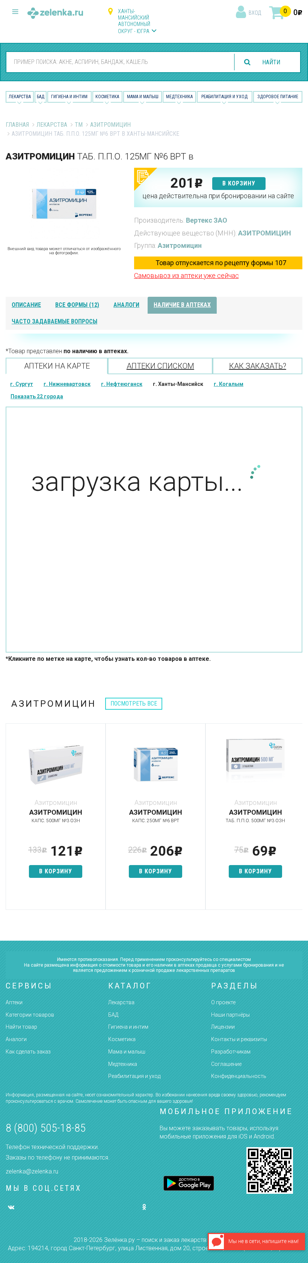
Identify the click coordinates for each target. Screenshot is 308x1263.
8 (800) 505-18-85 (46, 1127)
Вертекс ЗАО (206, 220)
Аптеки (14, 1002)
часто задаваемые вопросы (54, 321)
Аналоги (16, 1039)
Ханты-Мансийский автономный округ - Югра (134, 21)
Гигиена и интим (128, 1027)
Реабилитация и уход (224, 96)
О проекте (223, 1002)
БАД (40, 96)
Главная (17, 124)
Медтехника (179, 96)
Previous (11, 820)
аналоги (126, 304)
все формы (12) (77, 304)
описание (26, 304)
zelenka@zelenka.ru (32, 1171)
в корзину (238, 183)
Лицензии (223, 1027)
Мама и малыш (143, 96)
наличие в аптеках (182, 304)
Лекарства (20, 96)
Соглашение (226, 1064)
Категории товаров (30, 1015)
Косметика (107, 96)
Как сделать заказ (28, 1052)
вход (255, 13)
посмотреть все (133, 703)
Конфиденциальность (238, 1076)
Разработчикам (231, 1052)
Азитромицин (110, 124)
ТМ (79, 124)
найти (271, 62)
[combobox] (117, 61)
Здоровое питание (277, 96)
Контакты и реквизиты (239, 1039)
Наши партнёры (230, 1015)
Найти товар (21, 1027)
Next (296, 820)
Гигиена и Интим (69, 96)
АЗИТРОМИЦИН (264, 233)
